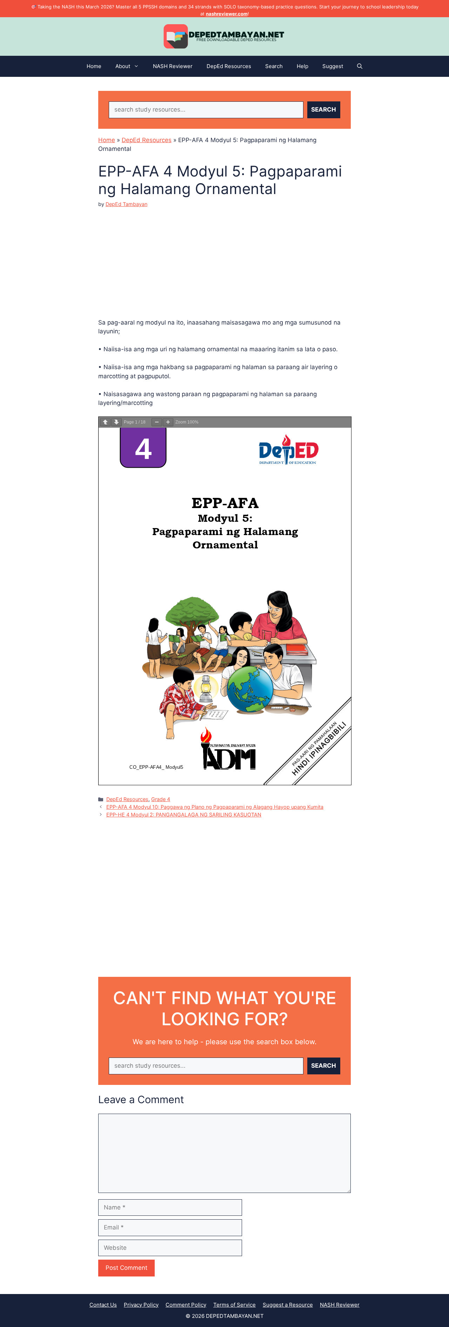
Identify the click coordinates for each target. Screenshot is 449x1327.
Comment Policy (186, 1304)
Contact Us (103, 1304)
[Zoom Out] (157, 422)
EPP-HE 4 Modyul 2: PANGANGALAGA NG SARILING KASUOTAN (183, 815)
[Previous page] (105, 422)
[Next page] (116, 422)
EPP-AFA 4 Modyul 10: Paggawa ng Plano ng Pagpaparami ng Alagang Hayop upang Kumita (214, 807)
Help (302, 66)
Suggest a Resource (288, 1304)
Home (94, 66)
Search (274, 66)
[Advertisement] (224, 257)
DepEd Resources (229, 66)
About (122, 66)
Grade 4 (160, 799)
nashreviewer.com (227, 13)
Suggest (332, 66)
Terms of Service (234, 1304)
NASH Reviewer (173, 66)
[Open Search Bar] (359, 66)
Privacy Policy (141, 1304)
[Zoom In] (168, 422)
